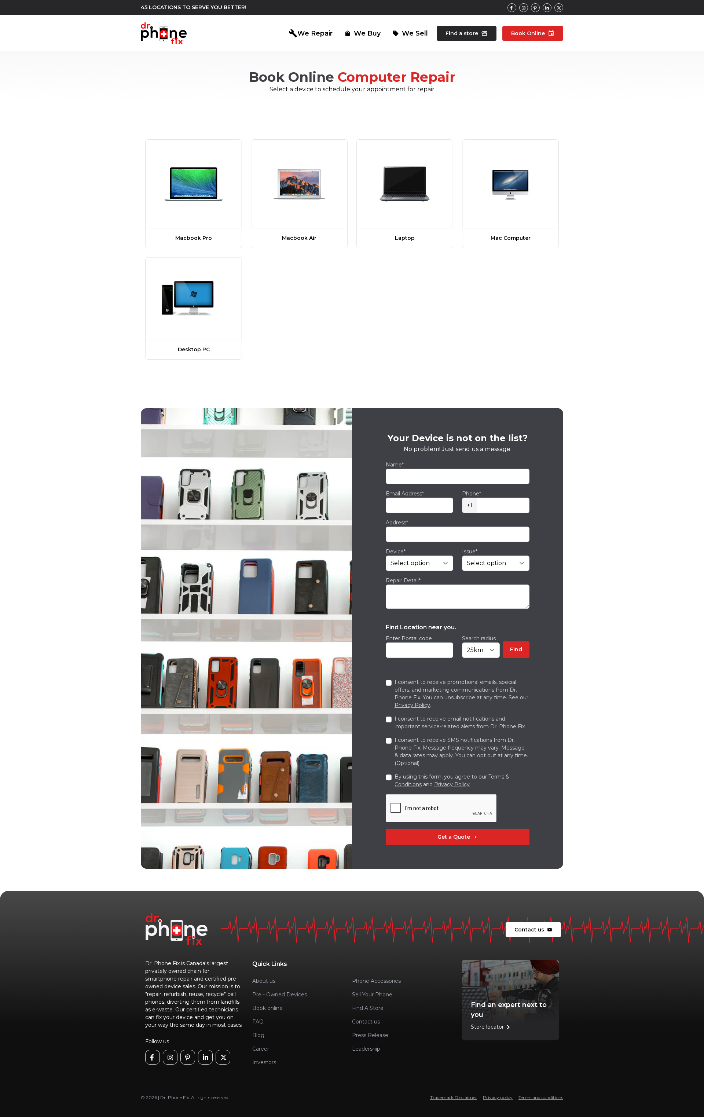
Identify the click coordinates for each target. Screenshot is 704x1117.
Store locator (492, 1027)
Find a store (466, 33)
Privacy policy (498, 1097)
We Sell (410, 33)
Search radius (479, 638)
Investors (264, 1062)
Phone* (471, 493)
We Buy (362, 33)
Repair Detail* (403, 580)
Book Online (532, 33)
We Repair (311, 33)
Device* (396, 551)
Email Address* (405, 493)
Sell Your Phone (372, 994)
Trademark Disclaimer (453, 1097)
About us (263, 981)
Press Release (370, 1035)
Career (260, 1048)
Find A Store (368, 1008)
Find (516, 649)
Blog (258, 1035)
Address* (397, 522)
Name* (395, 464)
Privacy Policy (412, 705)
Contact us (533, 929)
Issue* (469, 551)
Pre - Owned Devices (279, 994)
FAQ (258, 1021)
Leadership (366, 1048)
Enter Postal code (409, 638)
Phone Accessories (376, 981)
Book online (267, 1008)
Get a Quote (457, 837)
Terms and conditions (540, 1097)
